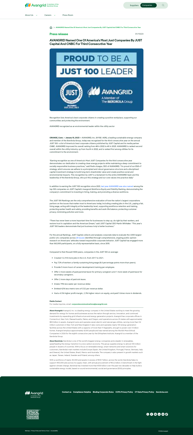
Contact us (66, 392)
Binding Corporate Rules (103, 392)
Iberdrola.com (162, 392)
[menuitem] (31, 15)
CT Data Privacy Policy (144, 392)
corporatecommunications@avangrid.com (89, 304)
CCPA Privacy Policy (124, 392)
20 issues (80, 238)
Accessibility (54, 431)
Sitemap (27, 431)
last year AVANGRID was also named (117, 186)
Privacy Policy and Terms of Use (40, 431)
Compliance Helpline (82, 392)
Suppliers (134, 5)
